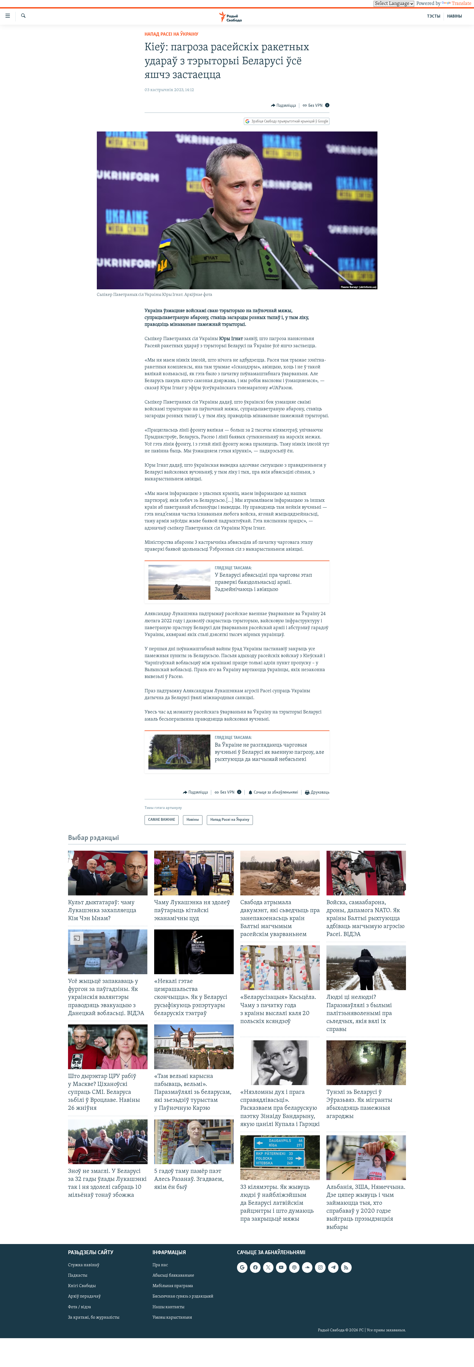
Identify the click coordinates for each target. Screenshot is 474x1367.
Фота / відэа (79, 1307)
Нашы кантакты (168, 1307)
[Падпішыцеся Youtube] (281, 1267)
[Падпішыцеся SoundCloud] (307, 1267)
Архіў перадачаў (84, 1296)
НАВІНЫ (454, 16)
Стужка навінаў (83, 1265)
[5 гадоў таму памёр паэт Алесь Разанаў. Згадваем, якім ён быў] (194, 1141)
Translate (462, 3)
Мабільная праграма (173, 1286)
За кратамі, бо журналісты (93, 1317)
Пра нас (160, 1265)
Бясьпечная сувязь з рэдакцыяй (183, 1296)
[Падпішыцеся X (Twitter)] (268, 1267)
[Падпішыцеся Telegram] (333, 1267)
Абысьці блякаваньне (173, 1275)
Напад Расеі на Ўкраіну (171, 34)
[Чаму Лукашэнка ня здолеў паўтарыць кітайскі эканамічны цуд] (194, 873)
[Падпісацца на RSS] (346, 1267)
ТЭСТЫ (433, 16)
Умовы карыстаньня (172, 1317)
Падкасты (77, 1275)
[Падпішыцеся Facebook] (255, 1267)
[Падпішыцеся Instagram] (320, 1267)
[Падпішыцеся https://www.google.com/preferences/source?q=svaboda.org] (242, 1267)
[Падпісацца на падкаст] (294, 1267)
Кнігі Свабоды (82, 1286)
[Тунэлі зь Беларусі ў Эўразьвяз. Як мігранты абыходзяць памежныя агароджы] (366, 1062)
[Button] (283, 105)
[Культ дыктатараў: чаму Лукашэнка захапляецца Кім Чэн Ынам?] (108, 873)
